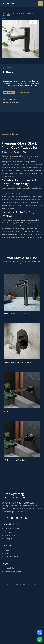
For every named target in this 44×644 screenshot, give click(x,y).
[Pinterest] (26, 518)
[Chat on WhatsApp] (39, 639)
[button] (3, 19)
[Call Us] (39, 632)
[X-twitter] (8, 518)
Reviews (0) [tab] (17, 134)
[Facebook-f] (3, 518)
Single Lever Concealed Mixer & (18, 362)
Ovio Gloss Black (24, 13)
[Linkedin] (17, 518)
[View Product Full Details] (22, 292)
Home (4, 13)
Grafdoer (18, 159)
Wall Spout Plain (11, 411)
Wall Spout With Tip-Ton (14, 460)
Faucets (11, 13)
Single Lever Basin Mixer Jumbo (18, 313)
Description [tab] (6, 134)
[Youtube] (12, 518)
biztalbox (33, 584)
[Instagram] (21, 518)
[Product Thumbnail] (33, 22)
